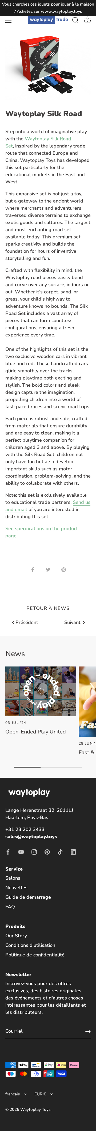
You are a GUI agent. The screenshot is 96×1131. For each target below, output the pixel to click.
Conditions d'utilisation (30, 945)
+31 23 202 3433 (25, 829)
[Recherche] (75, 21)
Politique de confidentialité (35, 955)
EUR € (40, 1094)
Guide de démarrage (28, 897)
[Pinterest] (47, 852)
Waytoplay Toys (35, 1109)
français (12, 1094)
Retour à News (48, 608)
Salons (12, 878)
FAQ (10, 907)
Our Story (16, 935)
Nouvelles (16, 887)
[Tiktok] (60, 852)
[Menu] (8, 20)
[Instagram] (34, 852)
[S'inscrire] (88, 1031)
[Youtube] (21, 852)
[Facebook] (8, 852)
